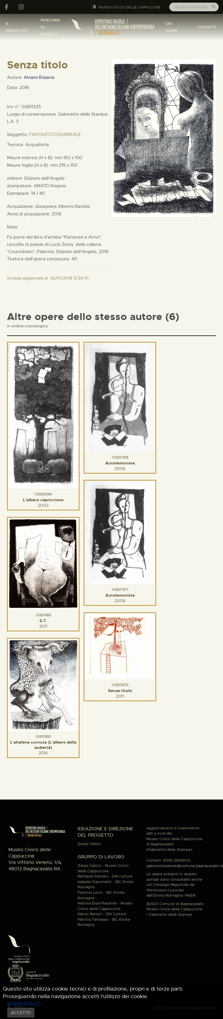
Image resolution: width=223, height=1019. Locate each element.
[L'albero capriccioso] (43, 414)
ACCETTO (21, 1012)
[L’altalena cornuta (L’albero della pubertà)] (43, 683)
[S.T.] (43, 562)
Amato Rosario (39, 77)
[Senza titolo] (119, 645)
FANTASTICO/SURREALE (55, 134)
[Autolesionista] (119, 396)
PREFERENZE (24, 1003)
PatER (190, 895)
